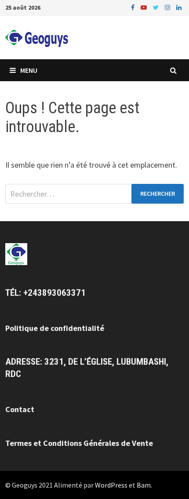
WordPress (111, 485)
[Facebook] (133, 7)
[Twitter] (157, 7)
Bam (144, 485)
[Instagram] (168, 7)
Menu (28, 70)
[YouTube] (144, 7)
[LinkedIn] (179, 7)
